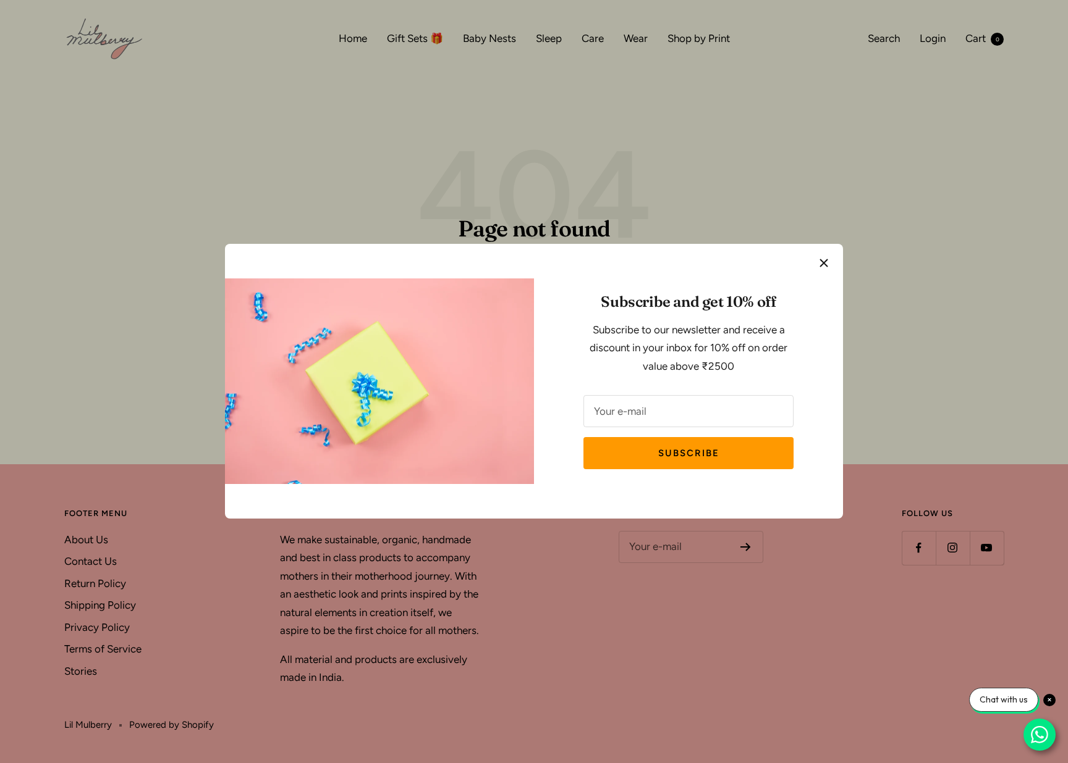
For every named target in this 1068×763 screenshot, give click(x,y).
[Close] (824, 263)
